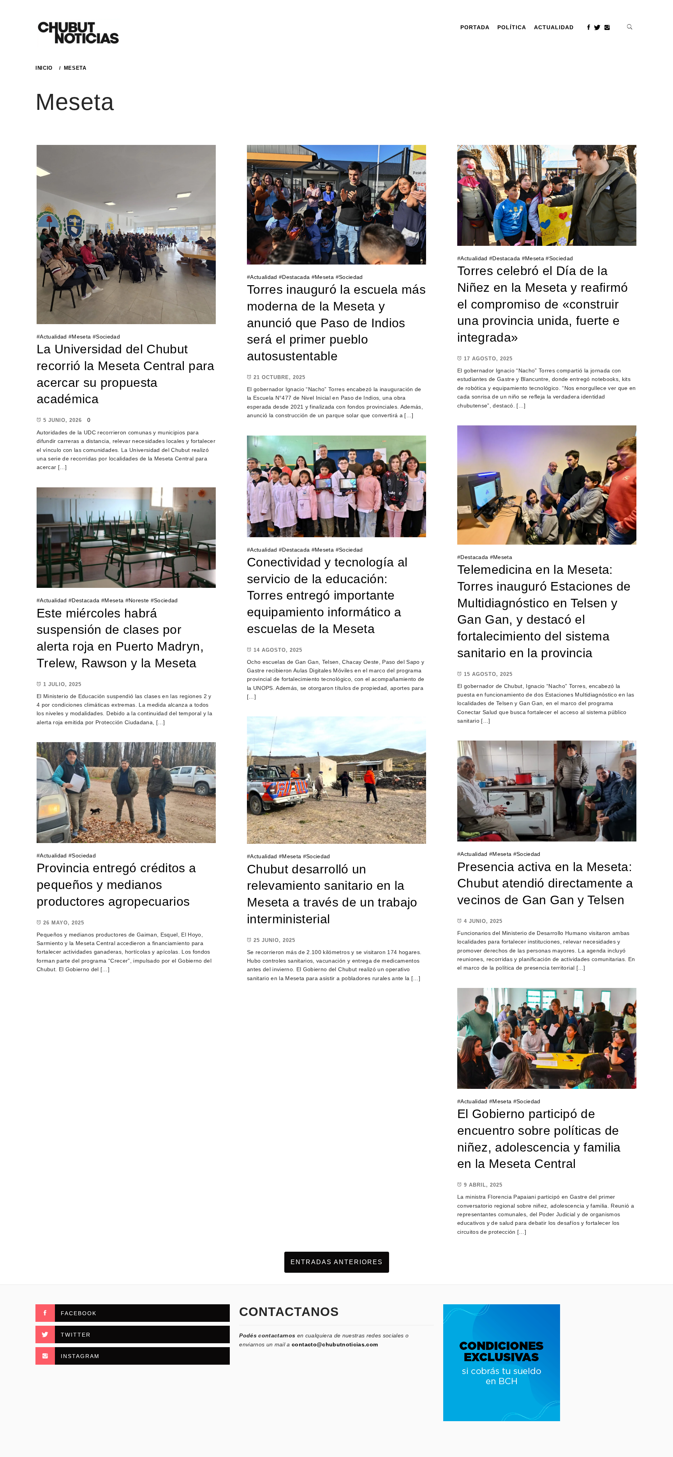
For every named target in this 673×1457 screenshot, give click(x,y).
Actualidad (554, 27)
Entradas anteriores (337, 1262)
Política (511, 27)
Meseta (81, 336)
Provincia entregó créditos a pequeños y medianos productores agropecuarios (116, 884)
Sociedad (108, 336)
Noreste (139, 600)
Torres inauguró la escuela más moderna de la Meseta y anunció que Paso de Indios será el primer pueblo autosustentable (336, 322)
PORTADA (475, 27)
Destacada (296, 277)
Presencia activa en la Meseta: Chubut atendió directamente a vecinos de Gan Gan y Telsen (545, 883)
